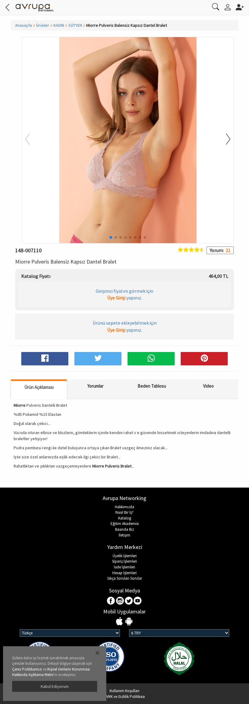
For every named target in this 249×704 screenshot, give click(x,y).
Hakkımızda (124, 506)
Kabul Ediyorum (55, 686)
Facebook (111, 601)
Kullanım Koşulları (124, 690)
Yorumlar (95, 386)
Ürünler (42, 25)
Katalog (124, 518)
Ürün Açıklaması (39, 387)
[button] (224, 139)
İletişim (124, 535)
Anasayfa (23, 25)
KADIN (58, 25)
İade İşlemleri (124, 567)
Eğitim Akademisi (125, 523)
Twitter (128, 601)
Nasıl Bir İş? (124, 512)
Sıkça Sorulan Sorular (124, 578)
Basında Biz (124, 529)
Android (128, 621)
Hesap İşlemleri (124, 572)
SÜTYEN (75, 25)
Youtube (137, 601)
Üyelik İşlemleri (125, 555)
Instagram (120, 601)
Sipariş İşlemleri (124, 561)
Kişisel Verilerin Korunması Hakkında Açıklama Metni (51, 672)
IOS (120, 621)
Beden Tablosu (152, 386)
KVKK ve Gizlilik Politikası (124, 696)
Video (208, 386)
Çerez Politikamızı (27, 669)
